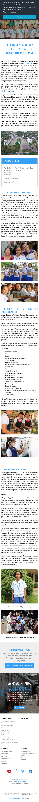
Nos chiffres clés (6, 730)
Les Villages (4, 756)
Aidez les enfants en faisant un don (19, 665)
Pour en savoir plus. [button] (9, 12)
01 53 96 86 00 (8, 778)
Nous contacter (25, 751)
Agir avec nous (5, 758)
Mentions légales (15, 798)
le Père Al (28, 64)
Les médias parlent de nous (9, 737)
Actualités (4, 761)
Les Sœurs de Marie (7, 725)
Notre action (4, 753)
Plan (22, 798)
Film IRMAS (4, 763)
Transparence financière (8, 739)
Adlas (4, 91)
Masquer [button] (19, 17)
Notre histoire (5, 728)
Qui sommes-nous (6, 751)
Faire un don (19, 707)
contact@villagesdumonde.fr (21, 781)
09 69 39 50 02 (28, 778)
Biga (11, 91)
